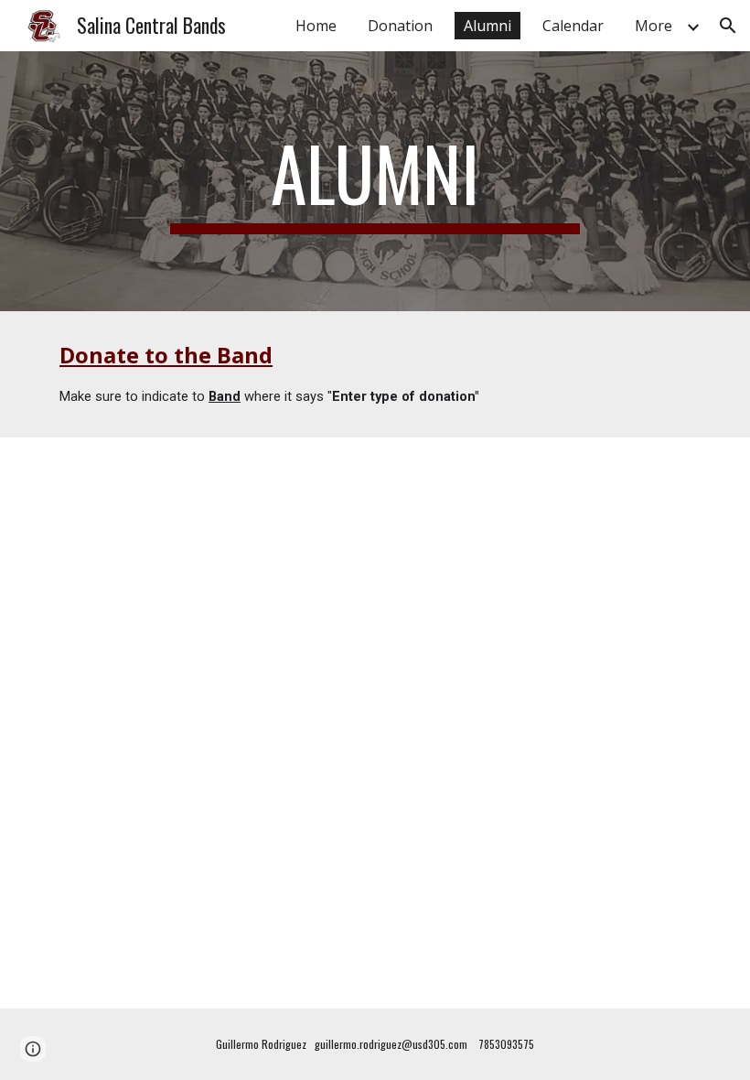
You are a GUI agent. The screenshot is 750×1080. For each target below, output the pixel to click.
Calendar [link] (573, 26)
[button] (728, 26)
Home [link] (316, 26)
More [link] (653, 26)
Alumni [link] (487, 26)
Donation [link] (400, 26)
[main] (375, 181)
